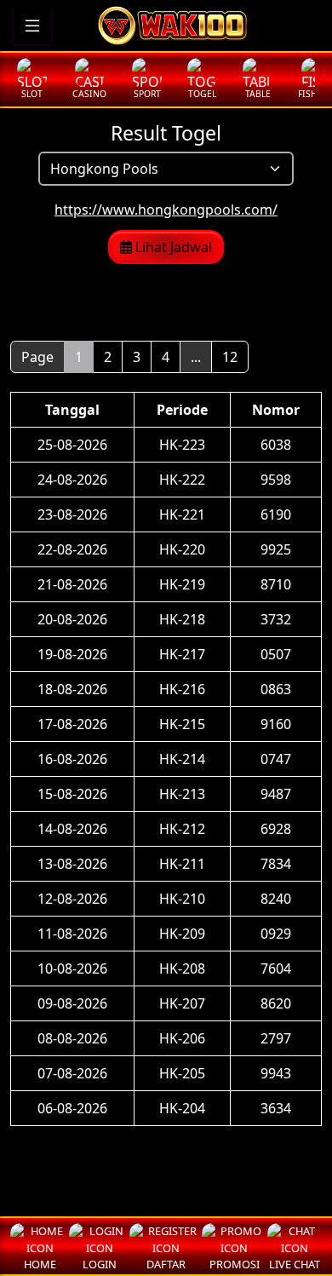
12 (230, 357)
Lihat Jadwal (172, 247)
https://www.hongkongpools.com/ (166, 209)
